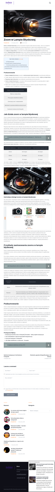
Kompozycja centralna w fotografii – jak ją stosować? (17, 434)
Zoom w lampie (9, 75)
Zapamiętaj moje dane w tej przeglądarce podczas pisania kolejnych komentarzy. (22, 374)
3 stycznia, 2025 (21, 429)
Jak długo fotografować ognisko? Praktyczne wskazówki (17, 450)
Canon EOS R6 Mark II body (17, 215)
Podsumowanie (10, 61)
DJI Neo (29, 227)
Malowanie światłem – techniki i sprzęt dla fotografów (18, 426)
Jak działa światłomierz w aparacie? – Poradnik (17, 340)
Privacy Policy (10, 390)
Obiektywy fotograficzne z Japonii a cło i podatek (14, 442)
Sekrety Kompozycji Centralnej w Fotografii (44, 465)
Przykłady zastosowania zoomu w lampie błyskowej (16, 66)
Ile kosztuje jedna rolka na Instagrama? (17, 419)
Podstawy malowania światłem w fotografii (42, 477)
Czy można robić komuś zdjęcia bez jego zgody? (18, 411)
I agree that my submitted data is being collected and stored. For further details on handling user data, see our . (27, 389)
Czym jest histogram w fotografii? (13, 338)
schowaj (21, 59)
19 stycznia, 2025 (21, 414)
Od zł (17, 217)
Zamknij (53, 461)
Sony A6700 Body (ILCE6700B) (40, 215)
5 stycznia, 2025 (21, 421)
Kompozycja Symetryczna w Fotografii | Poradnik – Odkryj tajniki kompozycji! (24, 334)
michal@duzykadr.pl (21, 474)
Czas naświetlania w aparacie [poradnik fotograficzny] (18, 336)
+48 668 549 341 (21, 478)
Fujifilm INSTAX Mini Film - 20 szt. (29, 215)
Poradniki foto (6, 42)
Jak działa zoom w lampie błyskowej (12, 63)
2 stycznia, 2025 (21, 437)
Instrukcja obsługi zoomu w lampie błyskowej (16, 65)
